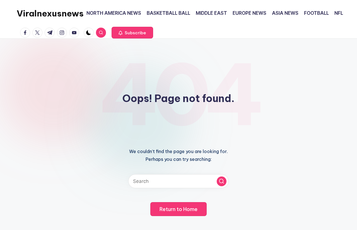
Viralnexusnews (50, 13)
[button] (132, 32)
